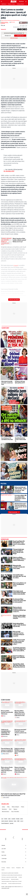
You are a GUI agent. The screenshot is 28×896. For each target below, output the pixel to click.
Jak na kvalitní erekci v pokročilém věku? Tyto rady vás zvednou (19, 576)
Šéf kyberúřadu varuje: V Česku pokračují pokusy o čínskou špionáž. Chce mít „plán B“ (21, 506)
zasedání (13, 818)
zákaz (9, 818)
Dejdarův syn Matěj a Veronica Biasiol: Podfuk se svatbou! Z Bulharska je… (19, 558)
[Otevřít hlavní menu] (1, 1)
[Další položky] (26, 4)
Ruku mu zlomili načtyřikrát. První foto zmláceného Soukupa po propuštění (18, 634)
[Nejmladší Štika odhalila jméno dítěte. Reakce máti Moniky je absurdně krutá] (6, 666)
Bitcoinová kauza (5, 811)
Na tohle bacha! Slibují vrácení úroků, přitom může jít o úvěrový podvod (19, 600)
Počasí (22, 806)
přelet (21, 818)
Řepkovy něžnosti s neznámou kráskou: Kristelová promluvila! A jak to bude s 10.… (19, 609)
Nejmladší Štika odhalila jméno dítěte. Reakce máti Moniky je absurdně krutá (19, 665)
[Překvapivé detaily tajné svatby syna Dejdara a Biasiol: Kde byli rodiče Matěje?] (6, 552)
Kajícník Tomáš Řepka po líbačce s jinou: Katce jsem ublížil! (19, 657)
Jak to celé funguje (14, 37)
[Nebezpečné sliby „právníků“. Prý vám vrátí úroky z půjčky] (6, 569)
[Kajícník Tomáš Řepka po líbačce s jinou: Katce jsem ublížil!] (6, 658)
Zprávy (3, 806)
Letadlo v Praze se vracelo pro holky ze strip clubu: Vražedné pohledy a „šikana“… (19, 642)
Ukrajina (17, 818)
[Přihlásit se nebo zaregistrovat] (26, 1)
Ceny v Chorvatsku (15, 811)
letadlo (5, 818)
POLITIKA (3, 483)
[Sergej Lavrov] (12, 22)
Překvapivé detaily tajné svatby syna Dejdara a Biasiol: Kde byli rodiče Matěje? (18, 551)
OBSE (18, 821)
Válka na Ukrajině (15, 806)
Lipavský (15, 265)
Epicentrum (4, 809)
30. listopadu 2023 (9, 171)
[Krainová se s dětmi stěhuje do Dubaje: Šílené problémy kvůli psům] (6, 618)
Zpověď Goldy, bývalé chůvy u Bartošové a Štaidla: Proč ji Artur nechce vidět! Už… (19, 649)
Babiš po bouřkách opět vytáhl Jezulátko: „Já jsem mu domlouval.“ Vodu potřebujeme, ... (21, 489)
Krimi (10, 809)
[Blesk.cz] (14, 1)
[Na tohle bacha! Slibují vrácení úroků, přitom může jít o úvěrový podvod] (6, 601)
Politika (2, 492)
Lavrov (21, 821)
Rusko (15, 821)
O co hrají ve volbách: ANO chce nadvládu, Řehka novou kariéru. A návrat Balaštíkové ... (21, 497)
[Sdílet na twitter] (20, 29)
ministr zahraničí (4, 821)
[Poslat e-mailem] (26, 29)
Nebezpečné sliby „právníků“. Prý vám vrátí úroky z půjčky (19, 567)
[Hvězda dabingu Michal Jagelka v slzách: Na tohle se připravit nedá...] (6, 626)
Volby (8, 806)
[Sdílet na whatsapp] (24, 29)
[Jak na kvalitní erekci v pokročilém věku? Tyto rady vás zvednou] (6, 577)
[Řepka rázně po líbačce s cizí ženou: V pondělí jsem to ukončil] (6, 585)
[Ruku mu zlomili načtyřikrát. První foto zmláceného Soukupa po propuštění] (6, 634)
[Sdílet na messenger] (22, 29)
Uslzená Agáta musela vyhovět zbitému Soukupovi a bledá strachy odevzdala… (19, 592)
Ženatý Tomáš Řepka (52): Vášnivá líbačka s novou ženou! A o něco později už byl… (19, 543)
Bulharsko (11, 821)
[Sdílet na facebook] (18, 29)
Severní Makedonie (5, 823)
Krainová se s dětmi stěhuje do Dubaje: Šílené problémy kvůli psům (19, 616)
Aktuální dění (5, 803)
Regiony (15, 809)
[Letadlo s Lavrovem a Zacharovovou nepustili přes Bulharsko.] (4, 22)
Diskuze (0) (3, 29)
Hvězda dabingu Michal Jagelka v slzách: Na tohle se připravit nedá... (19, 625)
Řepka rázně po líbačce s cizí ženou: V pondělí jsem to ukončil (19, 584)
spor (2, 818)
